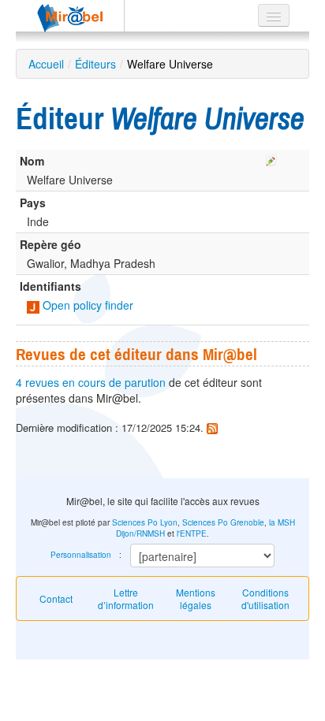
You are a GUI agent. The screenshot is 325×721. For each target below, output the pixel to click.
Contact (56, 598)
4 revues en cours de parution (91, 382)
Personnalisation (80, 554)
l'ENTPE (192, 533)
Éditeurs (95, 64)
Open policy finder (86, 305)
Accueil (46, 64)
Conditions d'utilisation (265, 598)
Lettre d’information (126, 598)
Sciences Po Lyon (144, 522)
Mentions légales (195, 598)
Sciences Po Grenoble (223, 522)
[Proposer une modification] (271, 157)
